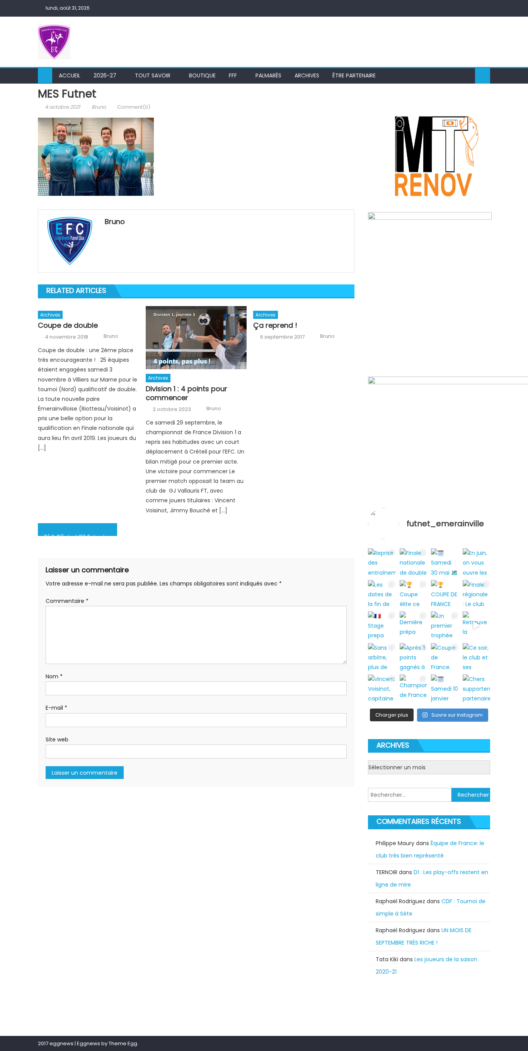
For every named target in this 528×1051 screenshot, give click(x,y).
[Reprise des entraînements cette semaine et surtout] (381, 562)
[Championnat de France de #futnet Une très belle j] (413, 688)
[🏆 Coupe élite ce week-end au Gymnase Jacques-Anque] (413, 594)
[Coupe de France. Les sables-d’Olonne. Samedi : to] (444, 657)
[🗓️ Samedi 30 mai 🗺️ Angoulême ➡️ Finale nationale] (444, 562)
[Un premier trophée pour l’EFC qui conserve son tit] (444, 625)
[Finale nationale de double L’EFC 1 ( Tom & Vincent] (413, 562)
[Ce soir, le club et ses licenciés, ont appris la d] (476, 657)
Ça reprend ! (275, 325)
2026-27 (105, 75)
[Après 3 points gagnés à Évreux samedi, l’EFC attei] (413, 657)
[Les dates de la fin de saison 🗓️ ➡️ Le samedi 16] (381, 594)
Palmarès (268, 75)
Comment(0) (133, 107)
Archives (307, 75)
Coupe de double (68, 325)
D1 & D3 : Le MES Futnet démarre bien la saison (80, 534)
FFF (233, 75)
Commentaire (67, 601)
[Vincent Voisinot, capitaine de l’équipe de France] (381, 688)
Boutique (202, 75)
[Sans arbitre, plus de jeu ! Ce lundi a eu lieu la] (381, 657)
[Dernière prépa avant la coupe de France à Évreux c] (413, 625)
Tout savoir (152, 75)
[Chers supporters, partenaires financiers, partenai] (476, 688)
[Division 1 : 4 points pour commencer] (196, 338)
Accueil (69, 75)
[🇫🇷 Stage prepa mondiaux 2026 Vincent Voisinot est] (381, 625)
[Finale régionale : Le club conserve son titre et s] (476, 594)
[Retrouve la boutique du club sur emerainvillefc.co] (476, 625)
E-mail (56, 708)
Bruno (99, 107)
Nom (54, 676)
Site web (57, 739)
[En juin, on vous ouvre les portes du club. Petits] (476, 562)
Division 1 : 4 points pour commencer (186, 393)
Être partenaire (354, 75)
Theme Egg (123, 1043)
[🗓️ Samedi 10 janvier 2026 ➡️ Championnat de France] (444, 688)
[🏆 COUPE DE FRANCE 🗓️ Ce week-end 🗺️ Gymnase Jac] (444, 594)
